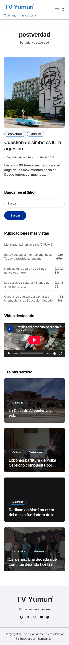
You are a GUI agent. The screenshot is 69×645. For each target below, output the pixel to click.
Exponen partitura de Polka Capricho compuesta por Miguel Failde (32, 465)
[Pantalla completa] (60, 353)
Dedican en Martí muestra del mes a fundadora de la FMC (31, 514)
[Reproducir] (9, 353)
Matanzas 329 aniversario (22, 244)
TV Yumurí (18, 7)
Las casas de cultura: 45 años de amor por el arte (26, 284)
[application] (34, 340)
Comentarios (15, 133)
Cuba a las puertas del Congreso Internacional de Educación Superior (29, 298)
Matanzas (36, 133)
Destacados (35, 452)
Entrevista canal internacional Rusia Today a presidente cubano (28, 256)
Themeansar (44, 638)
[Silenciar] (54, 353)
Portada (25, 42)
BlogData (24, 638)
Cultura (16, 452)
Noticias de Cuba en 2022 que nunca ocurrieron (25, 270)
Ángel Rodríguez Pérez (20, 157)
